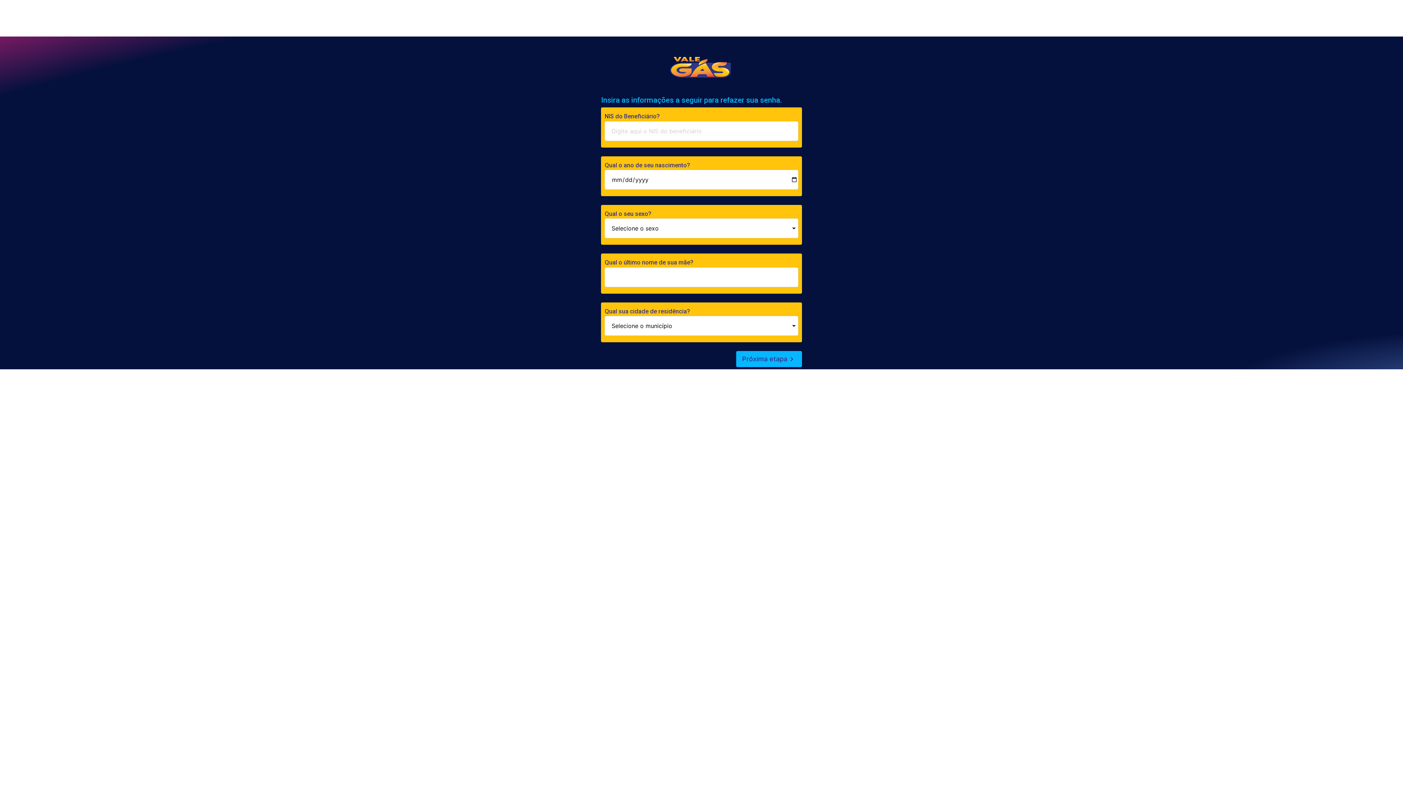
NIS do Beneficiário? (632, 116)
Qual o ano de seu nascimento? (647, 165)
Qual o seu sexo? (628, 213)
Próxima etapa (769, 359)
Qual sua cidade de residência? (647, 311)
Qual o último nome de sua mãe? (649, 262)
